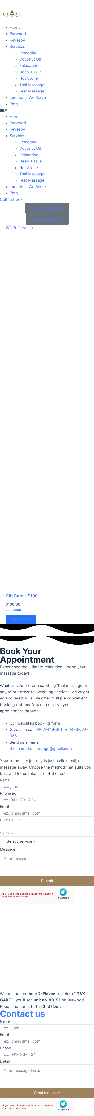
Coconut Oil (30, 59)
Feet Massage (31, 91)
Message (7, 849)
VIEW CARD (20, 619)
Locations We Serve (28, 97)
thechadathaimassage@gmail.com (41, 748)
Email (4, 806)
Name (5, 780)
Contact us (22, 1014)
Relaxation (28, 65)
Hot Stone (28, 78)
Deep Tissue (30, 72)
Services (17, 46)
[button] (47, 110)
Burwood (18, 33)
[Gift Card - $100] (47, 406)
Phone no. (8, 793)
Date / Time (10, 820)
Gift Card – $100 (22, 595)
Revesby (17, 40)
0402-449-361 (49, 729)
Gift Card (13, 610)
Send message (47, 1092)
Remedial (27, 52)
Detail (5, 1061)
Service (6, 833)
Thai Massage (31, 84)
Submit (47, 880)
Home (15, 27)
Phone (5, 1048)
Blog (14, 103)
